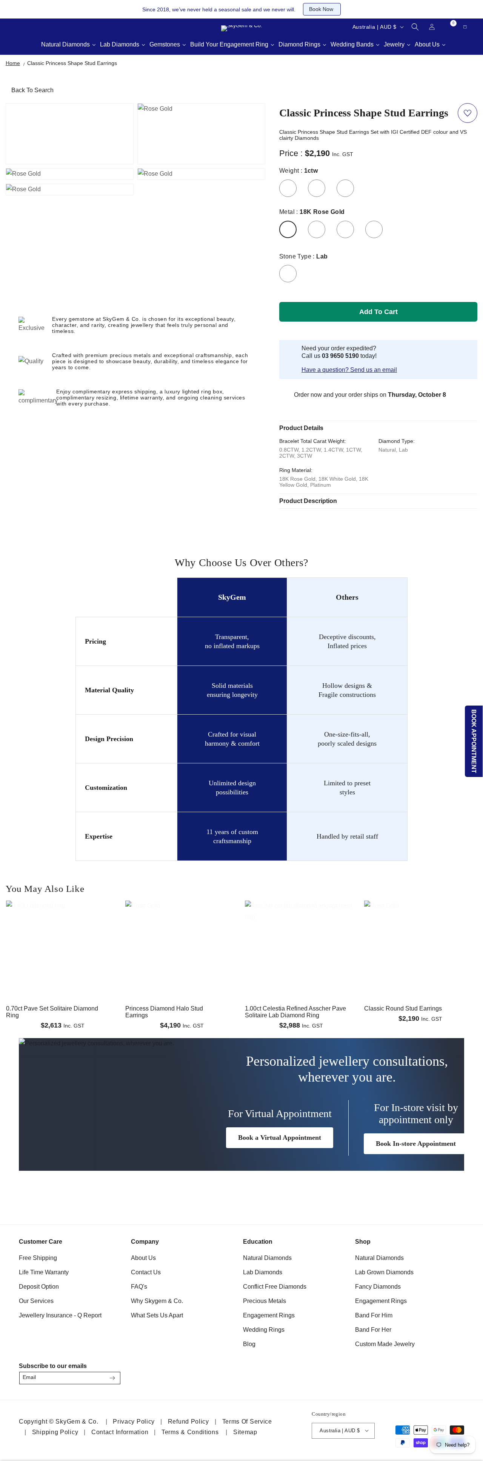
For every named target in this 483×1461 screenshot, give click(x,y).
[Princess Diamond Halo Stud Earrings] (181, 925)
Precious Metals (264, 1301)
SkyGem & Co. (76, 1421)
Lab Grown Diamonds (384, 1272)
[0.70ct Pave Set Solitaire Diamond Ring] (62, 925)
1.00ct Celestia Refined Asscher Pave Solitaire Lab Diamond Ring (295, 1011)
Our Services (36, 1301)
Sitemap (245, 1431)
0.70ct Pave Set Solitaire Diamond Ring (52, 1011)
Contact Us (146, 1272)
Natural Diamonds (267, 1258)
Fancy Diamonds (378, 1286)
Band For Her (373, 1329)
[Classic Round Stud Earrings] (420, 925)
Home (13, 63)
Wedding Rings (264, 1329)
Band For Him (373, 1315)
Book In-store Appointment (416, 1143)
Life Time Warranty (44, 1272)
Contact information (119, 1431)
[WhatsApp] (455, 1376)
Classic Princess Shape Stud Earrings (72, 63)
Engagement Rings (269, 1315)
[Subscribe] (112, 1378)
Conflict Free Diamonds (274, 1286)
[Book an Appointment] (71, 27)
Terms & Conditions (190, 1431)
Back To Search (32, 90)
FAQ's (139, 1286)
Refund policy (188, 1421)
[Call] (15, 27)
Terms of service (247, 1421)
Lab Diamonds (262, 1272)
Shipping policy (55, 1431)
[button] (415, 27)
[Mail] (34, 27)
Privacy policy (134, 1421)
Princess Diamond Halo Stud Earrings (164, 1011)
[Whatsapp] (53, 27)
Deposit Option (39, 1286)
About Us (143, 1258)
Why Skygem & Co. (157, 1301)
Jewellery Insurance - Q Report (60, 1315)
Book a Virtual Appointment (279, 1137)
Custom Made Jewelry (385, 1344)
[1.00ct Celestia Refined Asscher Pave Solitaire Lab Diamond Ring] (301, 925)
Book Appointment (474, 741)
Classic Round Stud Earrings (403, 1008)
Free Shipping (38, 1258)
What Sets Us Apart (157, 1315)
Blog (249, 1344)
